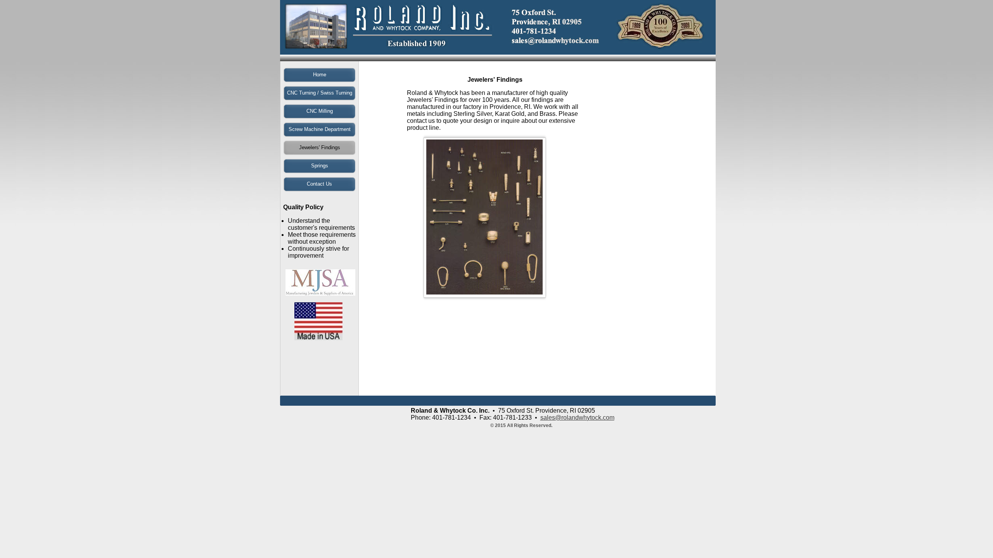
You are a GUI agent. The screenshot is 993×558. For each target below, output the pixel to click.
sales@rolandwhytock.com (577, 417)
